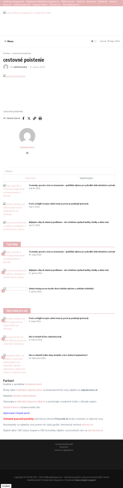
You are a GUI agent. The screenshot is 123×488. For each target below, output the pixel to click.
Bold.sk (113, 1)
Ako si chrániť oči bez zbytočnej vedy (45, 336)
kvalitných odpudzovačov (29, 390)
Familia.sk (102, 1)
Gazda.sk (91, 1)
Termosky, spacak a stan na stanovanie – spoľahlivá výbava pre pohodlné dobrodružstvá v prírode (72, 185)
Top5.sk (80, 1)
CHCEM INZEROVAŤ (64, 444)
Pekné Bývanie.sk (71, 4)
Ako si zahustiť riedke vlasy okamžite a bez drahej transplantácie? (58, 355)
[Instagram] (27, 153)
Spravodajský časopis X (85, 480)
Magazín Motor (40, 4)
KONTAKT (64, 447)
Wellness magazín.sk (13, 1)
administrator (20, 67)
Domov (6, 53)
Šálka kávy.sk (68, 1)
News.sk (7, 4)
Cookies (6, 486)
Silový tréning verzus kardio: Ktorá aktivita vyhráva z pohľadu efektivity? (61, 288)
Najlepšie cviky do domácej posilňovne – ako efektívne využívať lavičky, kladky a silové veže (69, 222)
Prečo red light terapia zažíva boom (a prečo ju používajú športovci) (58, 204)
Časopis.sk (55, 4)
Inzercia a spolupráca (64, 450)
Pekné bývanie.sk (22, 4)
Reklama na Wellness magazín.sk (42, 1)
